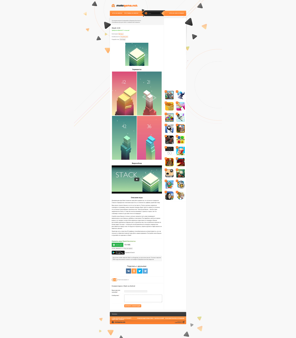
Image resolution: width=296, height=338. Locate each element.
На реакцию (124, 36)
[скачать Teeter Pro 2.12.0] (169, 173)
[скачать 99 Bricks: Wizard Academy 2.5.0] (169, 184)
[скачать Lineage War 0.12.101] (180, 95)
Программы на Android (131, 13)
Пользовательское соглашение (174, 318)
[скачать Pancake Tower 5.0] (169, 106)
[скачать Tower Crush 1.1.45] (169, 95)
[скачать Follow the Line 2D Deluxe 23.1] (180, 106)
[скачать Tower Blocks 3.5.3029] (180, 151)
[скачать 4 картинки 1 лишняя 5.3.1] (180, 140)
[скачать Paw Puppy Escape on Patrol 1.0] (169, 162)
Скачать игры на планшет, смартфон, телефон (122, 319)
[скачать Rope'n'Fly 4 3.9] (169, 128)
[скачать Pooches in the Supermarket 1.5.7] (180, 195)
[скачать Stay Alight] (180, 173)
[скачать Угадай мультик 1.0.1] (169, 117)
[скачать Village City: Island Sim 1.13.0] (180, 128)
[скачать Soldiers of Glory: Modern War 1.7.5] (169, 140)
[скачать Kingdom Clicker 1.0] (180, 184)
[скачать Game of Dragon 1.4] (180, 162)
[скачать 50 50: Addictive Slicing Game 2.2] (169, 151)
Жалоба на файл (159, 318)
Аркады (121, 34)
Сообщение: (115, 295)
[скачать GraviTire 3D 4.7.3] (169, 195)
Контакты (114, 314)
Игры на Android (117, 13)
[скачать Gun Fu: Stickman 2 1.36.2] (180, 117)
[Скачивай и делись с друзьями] (125, 5)
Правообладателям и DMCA (145, 318)
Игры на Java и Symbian (176, 13)
